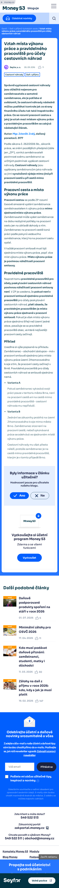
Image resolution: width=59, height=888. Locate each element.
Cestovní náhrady (14, 74)
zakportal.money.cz (29, 828)
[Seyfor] (12, 880)
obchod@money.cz (39, 838)
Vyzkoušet (29, 557)
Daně (4, 28)
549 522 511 (13, 838)
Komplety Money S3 (15, 851)
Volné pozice (39, 880)
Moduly (34, 851)
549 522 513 (30, 817)
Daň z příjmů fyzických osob (24, 28)
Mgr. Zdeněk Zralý (24, 133)
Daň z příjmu (32, 74)
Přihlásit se (46, 766)
